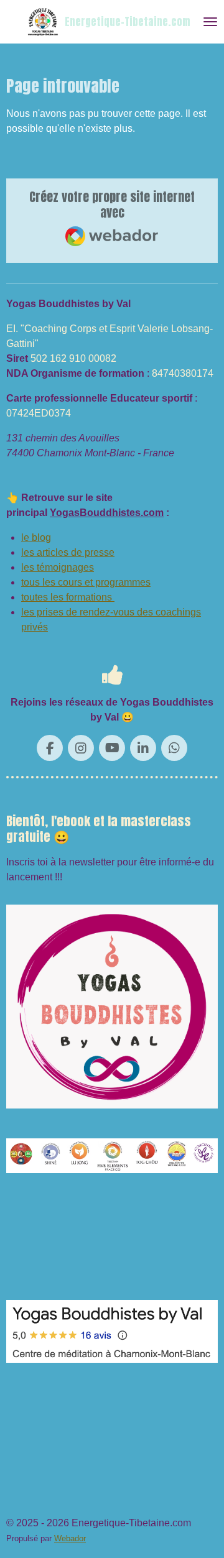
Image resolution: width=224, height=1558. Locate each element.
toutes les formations (67, 597)
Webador (70, 1538)
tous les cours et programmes (86, 582)
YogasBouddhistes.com (107, 512)
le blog (36, 537)
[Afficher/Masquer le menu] (210, 22)
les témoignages (57, 567)
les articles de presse (67, 552)
